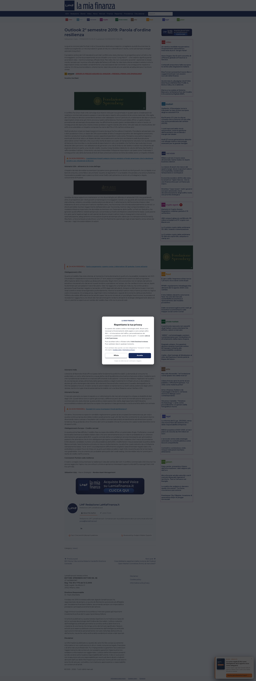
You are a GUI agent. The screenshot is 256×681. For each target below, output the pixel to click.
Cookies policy (117, 350)
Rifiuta (116, 355)
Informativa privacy (128, 350)
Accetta (140, 355)
